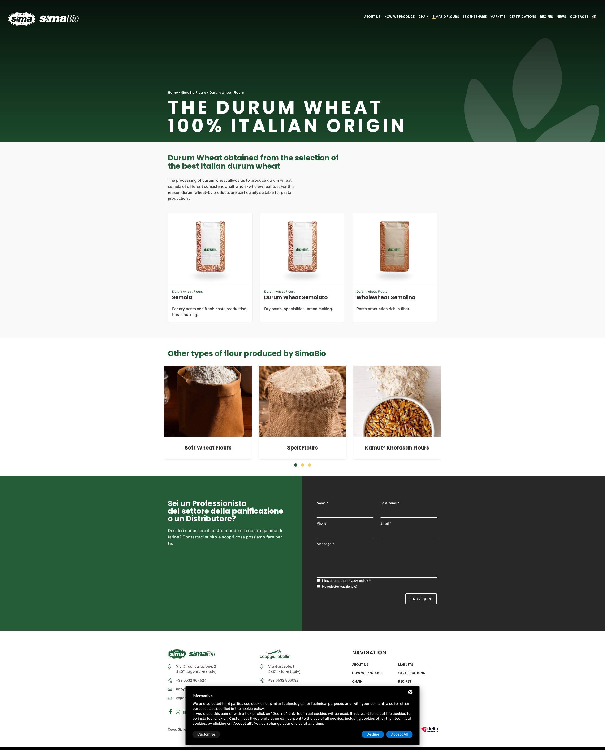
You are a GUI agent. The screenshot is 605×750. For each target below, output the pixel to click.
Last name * (389, 503)
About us (372, 16)
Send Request (421, 599)
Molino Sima (43, 19)
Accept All (399, 734)
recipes (546, 16)
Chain (423, 16)
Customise (206, 734)
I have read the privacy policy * (346, 580)
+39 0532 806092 (283, 680)
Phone (321, 523)
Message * (325, 544)
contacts (579, 16)
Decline (373, 734)
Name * (322, 503)
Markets (498, 16)
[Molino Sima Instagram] (178, 712)
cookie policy (253, 708)
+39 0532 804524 (191, 680)
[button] (295, 465)
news (561, 16)
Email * (385, 523)
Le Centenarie (475, 16)
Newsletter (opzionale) (339, 586)
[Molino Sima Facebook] (170, 712)
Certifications (522, 16)
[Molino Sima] (191, 655)
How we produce (399, 16)
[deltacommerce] (429, 729)
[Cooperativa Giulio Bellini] (275, 655)
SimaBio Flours (445, 16)
